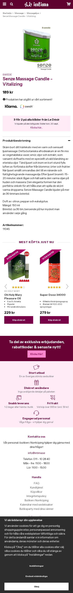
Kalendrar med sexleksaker (36, 504)
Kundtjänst (36, 487)
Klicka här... (36, 127)
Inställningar (36, 566)
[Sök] (12, 4)
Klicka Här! (36, 354)
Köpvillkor (36, 491)
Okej (36, 586)
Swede (7, 74)
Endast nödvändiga (36, 576)
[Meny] (4, 4)
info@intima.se (36, 453)
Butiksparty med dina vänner (36, 509)
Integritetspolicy (36, 496)
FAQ (36, 483)
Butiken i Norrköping (37, 500)
